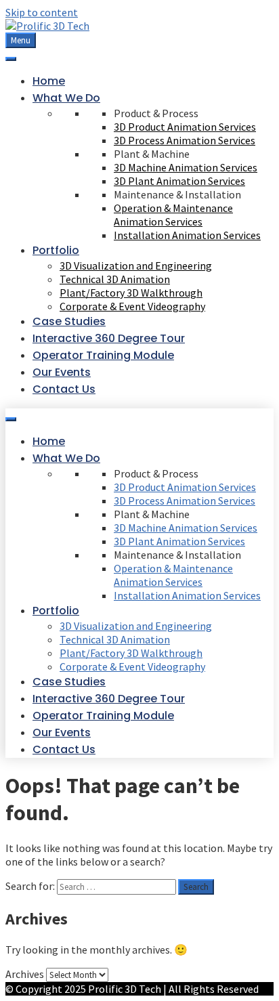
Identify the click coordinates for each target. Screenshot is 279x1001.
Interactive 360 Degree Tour (109, 338)
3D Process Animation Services (184, 140)
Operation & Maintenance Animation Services (173, 214)
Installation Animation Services (187, 235)
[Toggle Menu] (10, 59)
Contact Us (64, 389)
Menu (20, 40)
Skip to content (41, 12)
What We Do (66, 98)
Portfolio (56, 250)
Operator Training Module (103, 355)
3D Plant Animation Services (179, 181)
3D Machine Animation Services (185, 167)
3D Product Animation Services (185, 126)
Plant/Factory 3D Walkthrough (131, 292)
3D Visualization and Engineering (136, 265)
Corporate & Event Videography (132, 306)
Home (49, 81)
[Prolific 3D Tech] (47, 26)
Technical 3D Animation (115, 279)
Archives (24, 974)
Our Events (62, 372)
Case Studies (69, 321)
